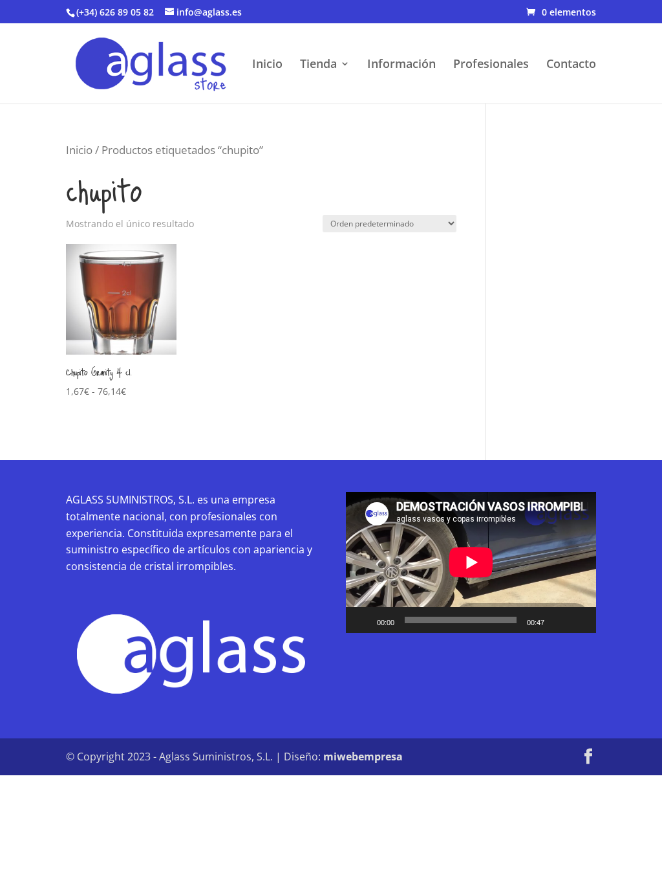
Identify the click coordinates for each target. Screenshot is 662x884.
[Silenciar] (558, 619)
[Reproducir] (362, 619)
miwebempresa (363, 756)
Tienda (318, 65)
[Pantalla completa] (579, 619)
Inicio (267, 65)
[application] (471, 562)
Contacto (571, 65)
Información (401, 65)
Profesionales (491, 65)
